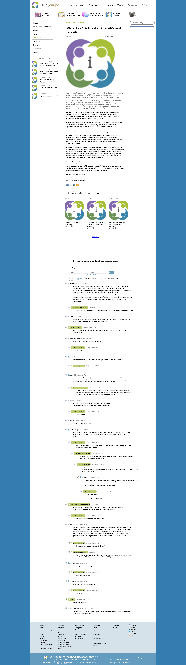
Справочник (93, 5)
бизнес (35, 23)
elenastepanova (75, 339)
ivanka (72, 357)
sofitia (72, 401)
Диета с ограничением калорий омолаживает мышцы (49, 71)
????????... (95, 237)
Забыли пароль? (91, 274)
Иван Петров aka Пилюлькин (80, 505)
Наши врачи (79, 638)
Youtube (133, 634)
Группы (95, 630)
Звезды (42, 632)
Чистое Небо (74, 608)
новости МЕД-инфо (40, 37)
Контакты (114, 630)
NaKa (72, 525)
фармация (36, 52)
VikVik (72, 563)
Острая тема (62, 634)
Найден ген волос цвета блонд (49, 86)
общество (36, 41)
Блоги (95, 628)
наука (35, 34)
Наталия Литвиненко (78, 180)
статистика (37, 49)
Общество (43, 636)
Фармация (43, 642)
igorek (72, 375)
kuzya (72, 581)
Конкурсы (96, 641)
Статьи (60, 649)
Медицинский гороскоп (100, 643)
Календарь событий (46, 649)
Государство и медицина (47, 630)
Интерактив (61, 640)
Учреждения (79, 630)
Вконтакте (133, 625)
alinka (72, 421)
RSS (131, 636)
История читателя (63, 642)
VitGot (84, 477)
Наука (41, 634)
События (42, 638)
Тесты (95, 645)
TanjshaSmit (74, 284)
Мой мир (133, 629)
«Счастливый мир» (72, 128)
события (36, 45)
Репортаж (61, 628)
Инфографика (62, 638)
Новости (71, 5)
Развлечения (133, 5)
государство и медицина (42, 27)
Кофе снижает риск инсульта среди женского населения (50, 94)
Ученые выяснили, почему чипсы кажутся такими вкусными (49, 63)
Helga (72, 599)
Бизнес (42, 628)
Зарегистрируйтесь (76, 278)
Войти (144, 5)
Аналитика (61, 630)
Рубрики (81, 5)
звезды (35, 30)
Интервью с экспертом (65, 647)
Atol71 (72, 430)
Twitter (132, 632)
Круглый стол (62, 632)
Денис (72, 317)
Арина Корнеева (76, 328)
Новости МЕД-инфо (46, 644)
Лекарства (78, 628)
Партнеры (114, 628)
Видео (60, 636)
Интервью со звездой (64, 644)
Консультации (107, 5)
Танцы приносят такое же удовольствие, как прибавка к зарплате (48, 80)
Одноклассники (135, 627)
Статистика (43, 640)
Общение (120, 5)
